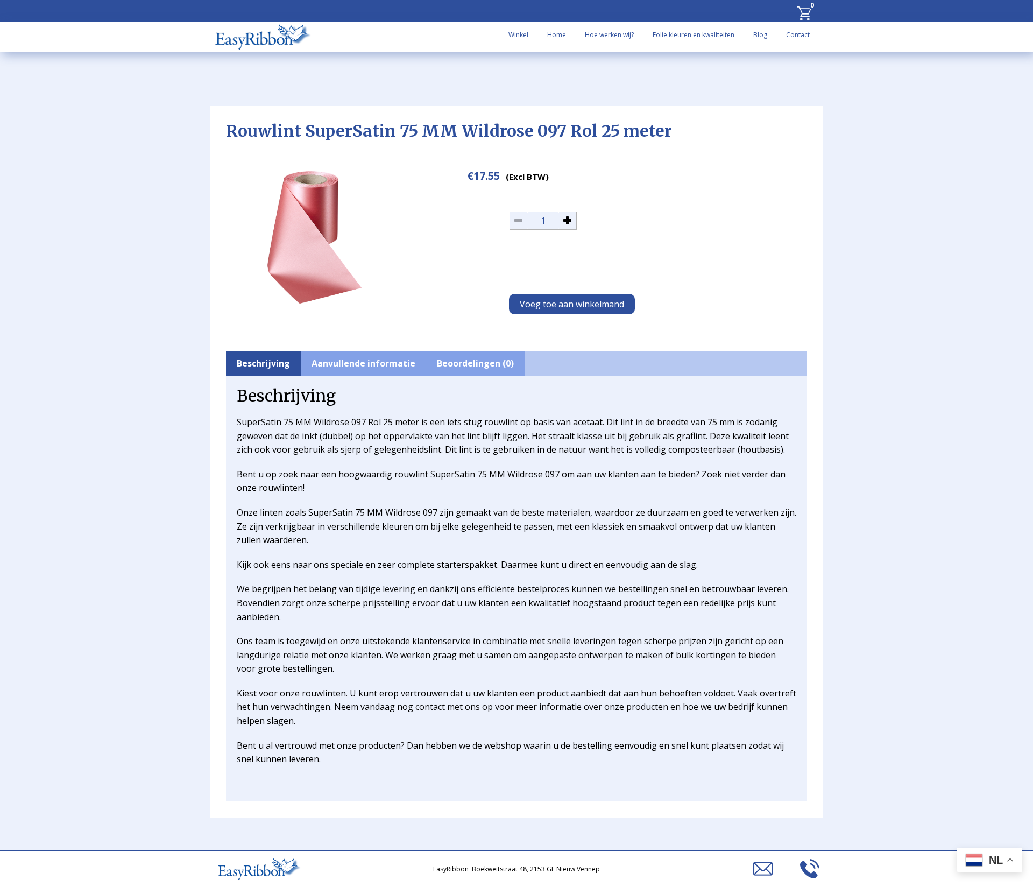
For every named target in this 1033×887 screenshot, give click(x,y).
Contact (798, 34)
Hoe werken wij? (609, 34)
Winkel (518, 34)
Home (556, 34)
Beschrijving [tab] (263, 363)
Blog (760, 34)
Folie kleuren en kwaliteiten (693, 34)
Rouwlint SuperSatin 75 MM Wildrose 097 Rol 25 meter (449, 131)
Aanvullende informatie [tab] (363, 363)
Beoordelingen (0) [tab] (475, 363)
